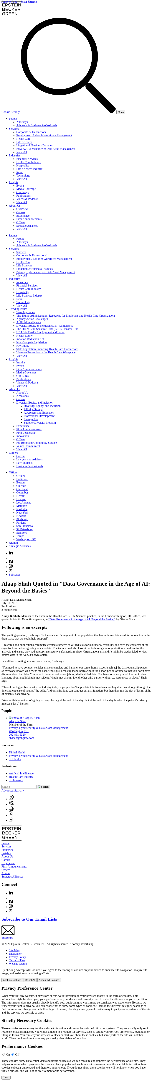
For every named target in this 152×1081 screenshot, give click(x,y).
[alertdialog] (76, 1033)
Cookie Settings (10, 112)
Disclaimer (15, 953)
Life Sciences (24, 142)
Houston (21, 499)
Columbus (22, 492)
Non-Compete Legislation (31, 342)
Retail (19, 172)
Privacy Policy (17, 957)
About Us (14, 205)
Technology (23, 175)
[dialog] (76, 975)
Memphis (21, 505)
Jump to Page (9, 1)
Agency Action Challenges (32, 319)
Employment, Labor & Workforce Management (44, 135)
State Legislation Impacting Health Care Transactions (47, 349)
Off (17, 1054)
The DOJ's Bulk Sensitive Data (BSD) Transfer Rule (47, 329)
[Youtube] (11, 557)
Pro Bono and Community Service (36, 442)
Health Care (23, 138)
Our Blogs (22, 192)
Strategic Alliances (27, 225)
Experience (22, 215)
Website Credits (18, 963)
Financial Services (27, 158)
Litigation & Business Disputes (34, 145)
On (8, 1054)
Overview (22, 209)
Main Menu (27, 1)
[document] (76, 1033)
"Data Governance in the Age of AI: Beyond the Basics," (81, 619)
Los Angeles (23, 502)
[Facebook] (11, 562)
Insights (13, 182)
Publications (23, 195)
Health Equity (24, 335)
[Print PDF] (10, 815)
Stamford (21, 532)
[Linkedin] (11, 553)
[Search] (68, 112)
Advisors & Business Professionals (36, 125)
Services (14, 128)
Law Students (24, 462)
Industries (14, 155)
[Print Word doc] (10, 820)
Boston (20, 482)
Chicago (21, 485)
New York (22, 512)
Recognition (31, 419)
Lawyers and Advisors (29, 459)
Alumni (13, 542)
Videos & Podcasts (27, 198)
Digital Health (17, 752)
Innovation (22, 436)
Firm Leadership (26, 432)
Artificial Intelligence (28, 322)
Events (20, 185)
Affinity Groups (33, 409)
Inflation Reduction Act (30, 339)
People (13, 118)
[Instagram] (11, 566)
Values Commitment (28, 446)
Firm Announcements (29, 219)
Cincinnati (22, 489)
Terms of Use (17, 960)
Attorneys (22, 122)
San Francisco (24, 525)
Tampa (20, 536)
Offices (20, 222)
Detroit (20, 495)
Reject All (30, 980)
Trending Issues (18, 308)
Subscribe (14, 574)
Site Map (14, 950)
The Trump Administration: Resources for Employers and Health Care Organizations (65, 315)
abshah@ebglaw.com (21, 737)
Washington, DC (26, 539)
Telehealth (15, 759)
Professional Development (39, 415)
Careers (20, 212)
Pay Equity (22, 345)
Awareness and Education (39, 412)
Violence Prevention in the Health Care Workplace (45, 352)
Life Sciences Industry (29, 168)
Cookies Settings (12, 980)
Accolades (22, 395)
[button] (11, 798)
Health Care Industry (28, 162)
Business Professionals (29, 466)
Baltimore (22, 479)
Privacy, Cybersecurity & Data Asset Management (45, 148)
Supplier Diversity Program (40, 422)
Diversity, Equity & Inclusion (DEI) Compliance (44, 325)
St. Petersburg (24, 529)
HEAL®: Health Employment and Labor (40, 332)
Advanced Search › (12, 790)
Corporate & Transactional (31, 132)
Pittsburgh (22, 519)
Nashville (21, 509)
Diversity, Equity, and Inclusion (34, 402)
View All (21, 152)
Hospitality (22, 165)
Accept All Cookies (49, 980)
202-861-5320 (17, 734)
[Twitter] (11, 571)
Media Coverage (26, 188)
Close (6, 1077)
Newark (21, 515)
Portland (21, 522)
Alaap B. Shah (17, 721)
